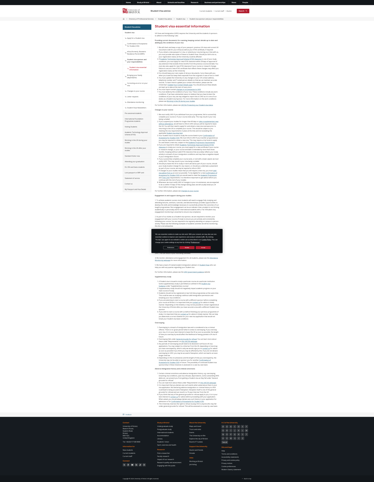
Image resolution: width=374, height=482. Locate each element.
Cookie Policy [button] (206, 240)
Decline (187, 247)
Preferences (170, 247)
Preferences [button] (195, 242)
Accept (203, 247)
